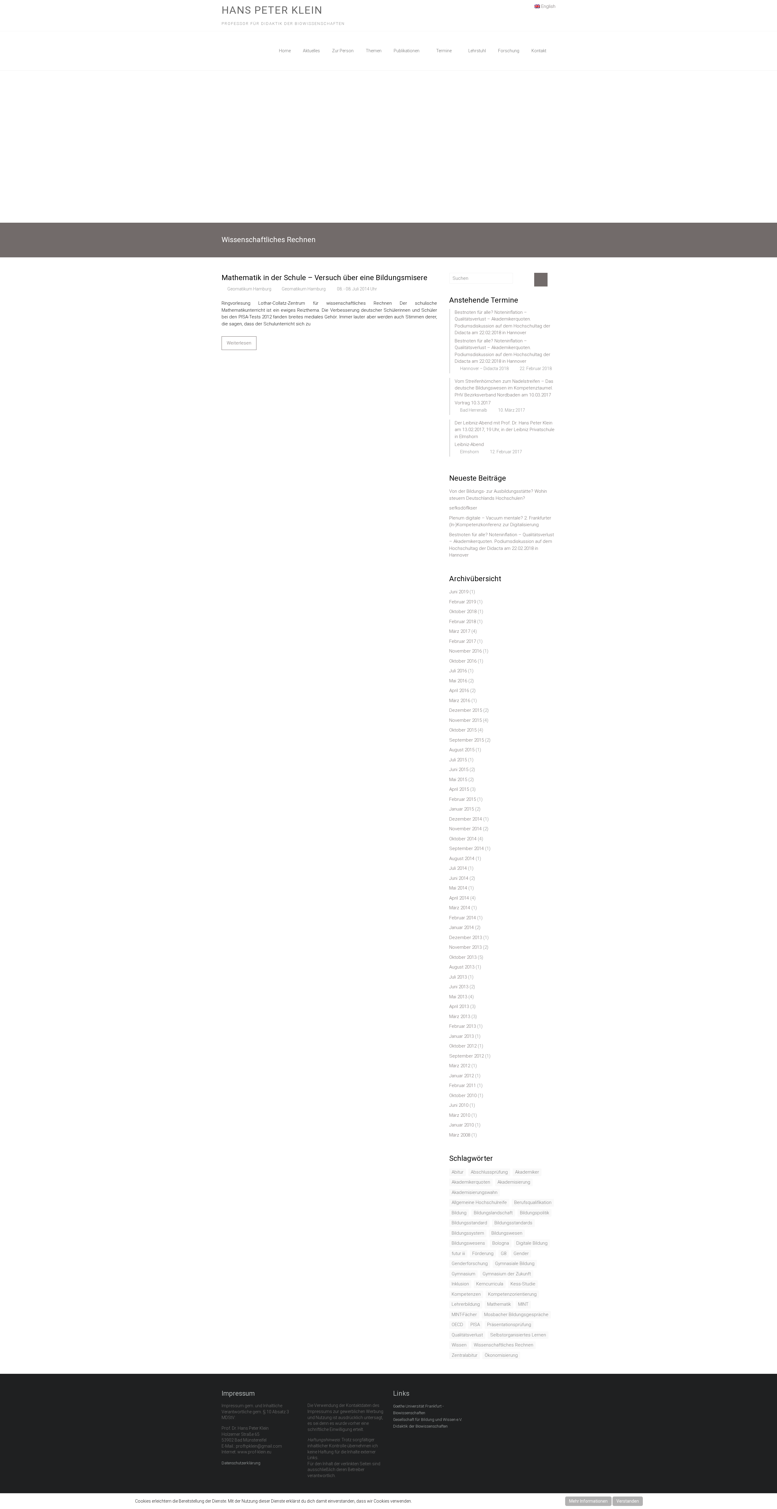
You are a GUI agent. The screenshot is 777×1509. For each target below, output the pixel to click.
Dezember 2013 (465, 937)
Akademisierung (513, 1182)
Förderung (483, 1253)
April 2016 (459, 690)
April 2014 (459, 898)
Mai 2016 (458, 681)
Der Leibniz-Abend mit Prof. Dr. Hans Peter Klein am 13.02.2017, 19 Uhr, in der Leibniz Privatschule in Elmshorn (505, 429)
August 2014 (461, 858)
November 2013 (465, 947)
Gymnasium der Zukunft (507, 1274)
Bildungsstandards (513, 1223)
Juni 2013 (458, 986)
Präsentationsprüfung (509, 1324)
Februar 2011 (462, 1085)
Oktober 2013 (463, 957)
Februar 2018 (462, 621)
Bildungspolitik (534, 1213)
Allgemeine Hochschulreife (479, 1202)
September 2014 (466, 848)
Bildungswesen (506, 1233)
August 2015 (461, 750)
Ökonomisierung (501, 1355)
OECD (457, 1324)
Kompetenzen (466, 1294)
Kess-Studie (523, 1284)
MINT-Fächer (464, 1314)
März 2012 (459, 1065)
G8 (503, 1253)
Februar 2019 (462, 602)
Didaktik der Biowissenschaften (420, 1426)
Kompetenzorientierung (512, 1294)
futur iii (458, 1253)
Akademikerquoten (471, 1182)
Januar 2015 (461, 809)
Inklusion (460, 1284)
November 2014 (465, 829)
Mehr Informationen (588, 1501)
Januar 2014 (461, 927)
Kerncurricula (489, 1284)
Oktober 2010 (463, 1095)
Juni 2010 (458, 1105)
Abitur (457, 1172)
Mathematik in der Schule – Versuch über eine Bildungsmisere (324, 277)
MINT (523, 1304)
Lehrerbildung (466, 1304)
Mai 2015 (458, 779)
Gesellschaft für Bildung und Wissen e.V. (427, 1419)
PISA (475, 1324)
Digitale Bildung (532, 1243)
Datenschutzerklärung (241, 1463)
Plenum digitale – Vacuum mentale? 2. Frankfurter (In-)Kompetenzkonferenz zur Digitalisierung (500, 521)
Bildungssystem (468, 1233)
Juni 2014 (458, 878)
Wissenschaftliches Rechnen (503, 1345)
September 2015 (466, 740)
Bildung (459, 1213)
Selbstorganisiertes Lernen (518, 1335)
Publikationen (406, 50)
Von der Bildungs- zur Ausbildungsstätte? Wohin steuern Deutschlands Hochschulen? (498, 495)
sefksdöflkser (463, 508)
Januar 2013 (461, 1036)
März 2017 (459, 631)
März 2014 (459, 908)
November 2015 (465, 720)
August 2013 (461, 967)
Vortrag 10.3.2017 (472, 403)
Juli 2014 (458, 868)
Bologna (500, 1243)
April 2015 (459, 789)
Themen (374, 50)
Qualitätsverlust (467, 1335)
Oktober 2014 (463, 839)
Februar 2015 (462, 799)
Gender (521, 1253)
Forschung (508, 50)
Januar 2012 (461, 1076)
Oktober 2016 (463, 661)
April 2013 (459, 1006)
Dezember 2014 (465, 819)
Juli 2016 (458, 671)
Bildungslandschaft (493, 1213)
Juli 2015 (458, 760)
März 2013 (459, 1016)
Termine (444, 50)
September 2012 (466, 1056)
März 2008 (459, 1135)
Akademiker (527, 1172)
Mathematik (499, 1304)
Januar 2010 (461, 1125)
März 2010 (459, 1115)
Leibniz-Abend (469, 444)
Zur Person (343, 50)
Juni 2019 (458, 592)
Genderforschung (470, 1263)
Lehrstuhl (477, 50)
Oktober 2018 (463, 611)
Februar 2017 (462, 641)
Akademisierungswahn (474, 1192)
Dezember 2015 (465, 710)
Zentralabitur (464, 1355)
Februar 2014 (462, 918)
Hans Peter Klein (272, 10)
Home (285, 50)
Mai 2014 (458, 888)
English (547, 6)
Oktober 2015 (463, 730)
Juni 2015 (458, 769)
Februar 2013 (462, 1026)
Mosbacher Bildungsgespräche (516, 1314)
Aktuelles (311, 50)
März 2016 (459, 700)
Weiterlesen (239, 343)
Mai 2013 (458, 997)
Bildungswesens (468, 1243)
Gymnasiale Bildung (514, 1263)
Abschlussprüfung (489, 1172)
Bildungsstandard (469, 1223)
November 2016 (465, 651)
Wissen (459, 1345)
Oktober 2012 (463, 1046)
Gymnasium (463, 1274)
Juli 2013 (458, 977)
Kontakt (538, 50)
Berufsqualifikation (532, 1202)
